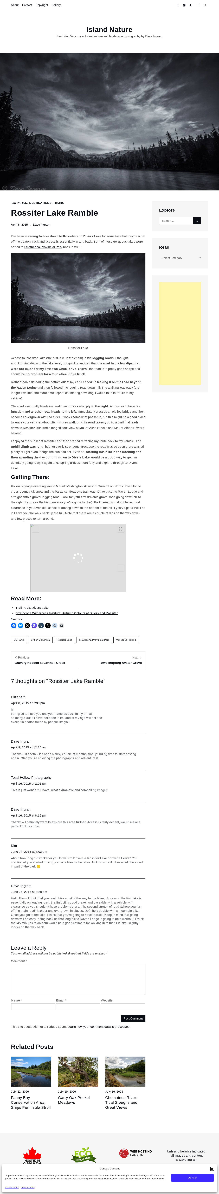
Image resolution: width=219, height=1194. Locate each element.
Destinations (40, 203)
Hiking (59, 203)
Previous (40, 660)
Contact (27, 5)
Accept (192, 1178)
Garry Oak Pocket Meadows (74, 1100)
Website (107, 1000)
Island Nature (110, 30)
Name (16, 1000)
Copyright (41, 5)
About (15, 5)
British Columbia (40, 639)
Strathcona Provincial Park (43, 247)
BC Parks (19, 203)
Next (121, 660)
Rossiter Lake (64, 639)
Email (61, 1000)
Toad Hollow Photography (31, 777)
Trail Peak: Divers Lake (32, 608)
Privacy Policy (28, 1187)
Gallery (56, 5)
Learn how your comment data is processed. (99, 1027)
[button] (212, 1168)
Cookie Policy (12, 1187)
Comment (19, 961)
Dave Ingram (41, 224)
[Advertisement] (180, 333)
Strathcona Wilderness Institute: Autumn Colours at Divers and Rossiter (67, 613)
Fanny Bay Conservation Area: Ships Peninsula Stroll (31, 1102)
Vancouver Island (126, 639)
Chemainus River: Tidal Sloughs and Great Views (121, 1102)
